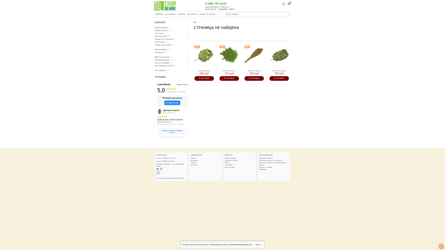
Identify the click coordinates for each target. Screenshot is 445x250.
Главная (159, 14)
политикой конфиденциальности (240, 245)
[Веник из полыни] (254, 55)
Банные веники (162, 27)
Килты (227, 163)
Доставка (170, 14)
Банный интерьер (164, 60)
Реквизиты (263, 169)
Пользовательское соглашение (270, 160)
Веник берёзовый (279, 71)
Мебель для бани (163, 57)
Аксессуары (162, 42)
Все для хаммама (164, 63)
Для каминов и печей (166, 65)
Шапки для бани (231, 160)
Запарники (229, 165)
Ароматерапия (163, 49)
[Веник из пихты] (229, 55)
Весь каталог (230, 167)
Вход (212, 14)
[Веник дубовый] (204, 55)
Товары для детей (164, 45)
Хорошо (258, 245)
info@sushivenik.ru (168, 161)
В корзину (204, 78)
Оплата (181, 14)
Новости (203, 14)
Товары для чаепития (166, 39)
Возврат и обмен (265, 167)
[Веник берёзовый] (279, 55)
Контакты (192, 14)
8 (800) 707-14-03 (215, 3)
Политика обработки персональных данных (272, 164)
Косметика (161, 52)
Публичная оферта (266, 158)
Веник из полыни (254, 71)
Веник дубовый (204, 71)
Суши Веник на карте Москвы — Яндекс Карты (172, 137)
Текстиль (160, 33)
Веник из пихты (229, 71)
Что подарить (162, 70)
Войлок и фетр (163, 30)
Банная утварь (163, 36)
